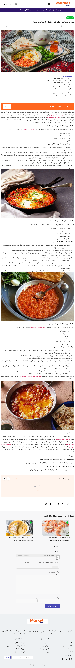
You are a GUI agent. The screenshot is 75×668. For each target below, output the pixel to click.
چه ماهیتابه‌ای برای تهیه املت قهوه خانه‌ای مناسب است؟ (56, 92)
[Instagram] (72, 659)
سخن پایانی (68, 90)
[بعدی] (4, 478)
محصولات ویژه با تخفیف (64, 97)
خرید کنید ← (7, 106)
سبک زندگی (61, 10)
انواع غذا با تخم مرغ (53, 117)
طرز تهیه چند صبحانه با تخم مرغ (30, 376)
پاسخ (55, 566)
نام (58, 598)
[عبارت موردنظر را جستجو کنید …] (16, 4)
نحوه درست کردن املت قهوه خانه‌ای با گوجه (59, 80)
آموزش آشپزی (52, 10)
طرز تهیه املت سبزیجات (63, 439)
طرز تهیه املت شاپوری (58, 115)
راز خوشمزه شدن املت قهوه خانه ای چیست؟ (59, 95)
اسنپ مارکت (70, 444)
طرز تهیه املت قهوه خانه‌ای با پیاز (62, 88)
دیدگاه (57, 574)
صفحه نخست (70, 10)
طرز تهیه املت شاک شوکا (37, 327)
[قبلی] (8, 478)
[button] (48, 3)
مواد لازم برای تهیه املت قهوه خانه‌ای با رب (59, 82)
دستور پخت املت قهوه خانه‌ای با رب (61, 84)
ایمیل (35, 598)
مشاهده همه (15, 479)
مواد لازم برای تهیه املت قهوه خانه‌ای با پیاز (59, 86)
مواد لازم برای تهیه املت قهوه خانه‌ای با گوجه (59, 78)
